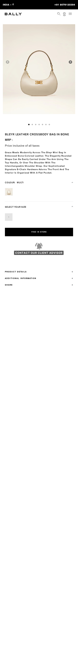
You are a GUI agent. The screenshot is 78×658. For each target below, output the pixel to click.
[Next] (70, 62)
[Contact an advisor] (39, 250)
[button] (39, 69)
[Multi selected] (9, 192)
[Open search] (59, 14)
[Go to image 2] (32, 124)
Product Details (16, 271)
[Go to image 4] (39, 124)
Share (9, 285)
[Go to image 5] (42, 124)
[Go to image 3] (35, 124)
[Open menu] (71, 15)
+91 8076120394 (64, 4)
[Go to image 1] (29, 124)
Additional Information (20, 278)
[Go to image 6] (46, 124)
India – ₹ (8, 4)
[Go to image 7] (49, 124)
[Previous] (7, 62)
